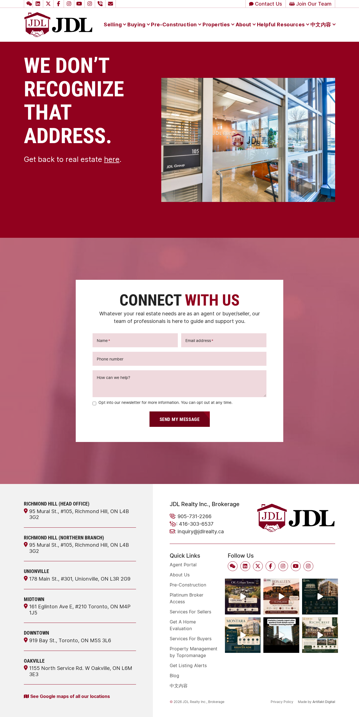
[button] (28, 4)
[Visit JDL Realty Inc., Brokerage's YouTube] (80, 4)
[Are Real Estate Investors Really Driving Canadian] (281, 635)
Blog (174, 675)
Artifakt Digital (323, 701)
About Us (180, 575)
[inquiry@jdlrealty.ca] (111, 4)
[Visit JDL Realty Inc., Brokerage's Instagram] (69, 4)
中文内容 (320, 24)
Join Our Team (313, 3)
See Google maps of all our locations (70, 696)
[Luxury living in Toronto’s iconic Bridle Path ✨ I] (320, 596)
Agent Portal (183, 565)
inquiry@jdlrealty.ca (201, 531)
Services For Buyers (190, 638)
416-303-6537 (196, 523)
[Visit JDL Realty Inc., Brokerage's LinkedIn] (38, 4)
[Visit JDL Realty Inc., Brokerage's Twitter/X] (49, 4)
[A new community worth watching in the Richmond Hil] (320, 635)
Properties (216, 24)
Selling (113, 24)
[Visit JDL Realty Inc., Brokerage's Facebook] (59, 4)
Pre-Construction (174, 24)
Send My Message (180, 419)
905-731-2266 (194, 516)
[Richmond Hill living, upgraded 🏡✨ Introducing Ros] (281, 596)
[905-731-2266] (100, 4)
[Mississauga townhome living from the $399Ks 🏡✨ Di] (243, 596)
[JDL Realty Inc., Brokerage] (58, 24)
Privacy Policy (282, 701)
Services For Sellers (190, 612)
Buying (136, 24)
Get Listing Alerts (188, 665)
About (243, 24)
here (111, 159)
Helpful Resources (281, 24)
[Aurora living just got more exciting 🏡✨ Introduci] (243, 635)
